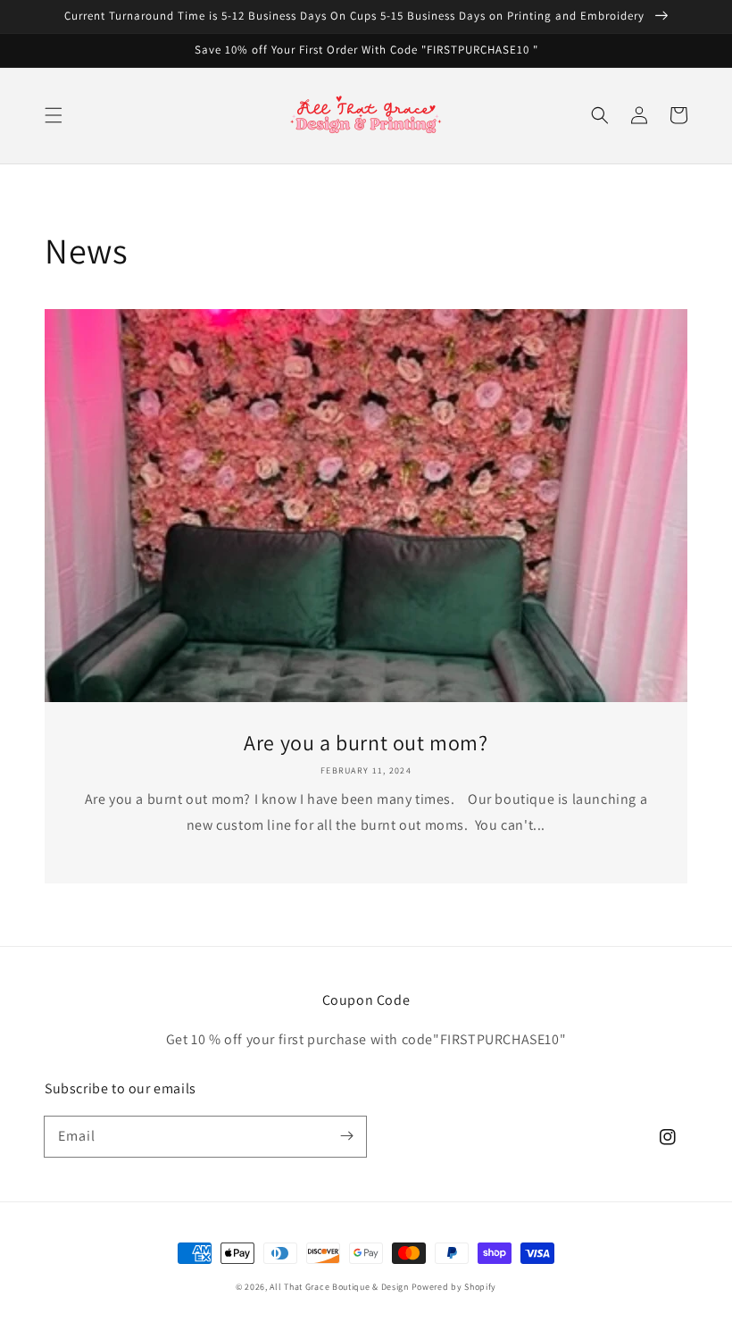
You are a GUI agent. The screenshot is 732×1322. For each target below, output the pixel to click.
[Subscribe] (346, 1136)
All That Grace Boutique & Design (340, 1287)
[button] (53, 115)
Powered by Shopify (454, 1287)
